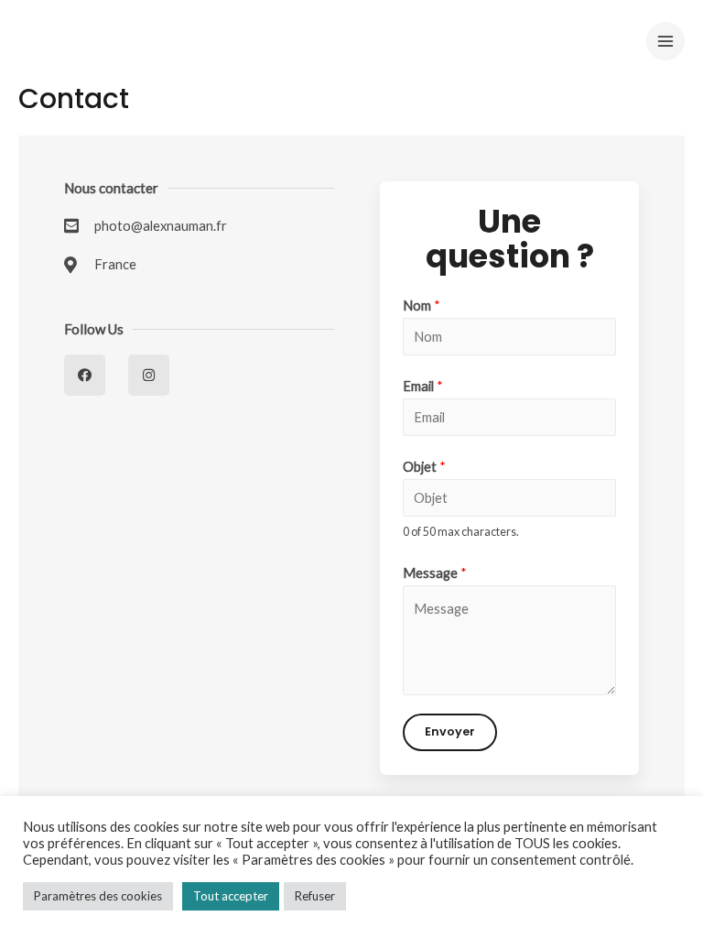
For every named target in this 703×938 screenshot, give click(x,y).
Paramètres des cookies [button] (98, 896)
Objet (424, 466)
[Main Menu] (665, 41)
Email (423, 386)
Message (435, 573)
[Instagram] (148, 375)
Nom (421, 305)
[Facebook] (84, 375)
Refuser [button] (315, 896)
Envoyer (450, 731)
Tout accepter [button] (230, 896)
